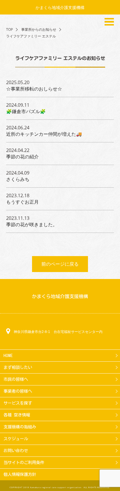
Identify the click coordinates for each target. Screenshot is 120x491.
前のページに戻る (60, 264)
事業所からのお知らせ (38, 29)
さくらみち (17, 179)
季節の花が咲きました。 (31, 224)
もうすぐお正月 (22, 202)
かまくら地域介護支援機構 (60, 7)
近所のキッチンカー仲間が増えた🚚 (44, 134)
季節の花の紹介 (22, 156)
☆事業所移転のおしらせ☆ (34, 89)
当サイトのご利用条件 (23, 462)
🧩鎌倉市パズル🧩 (26, 111)
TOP (9, 29)
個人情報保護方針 (19, 474)
